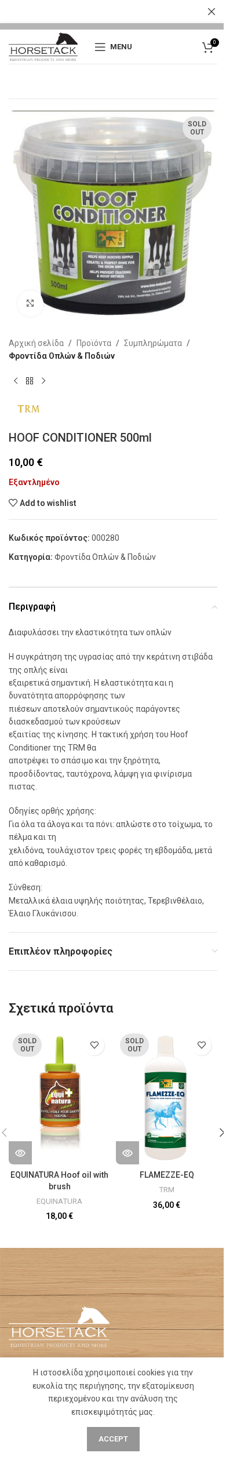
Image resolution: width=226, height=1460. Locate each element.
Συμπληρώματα (153, 343)
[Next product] (43, 381)
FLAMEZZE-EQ (167, 1174)
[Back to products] (30, 381)
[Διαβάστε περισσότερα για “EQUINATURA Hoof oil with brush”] (20, 1152)
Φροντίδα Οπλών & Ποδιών (62, 356)
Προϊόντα (93, 343)
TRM (166, 1189)
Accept (113, 1438)
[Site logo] (43, 45)
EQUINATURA (59, 1201)
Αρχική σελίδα (36, 343)
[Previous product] (16, 381)
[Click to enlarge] (30, 303)
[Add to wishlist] (94, 1045)
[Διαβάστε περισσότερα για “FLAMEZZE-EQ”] (127, 1152)
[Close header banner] (211, 11)
